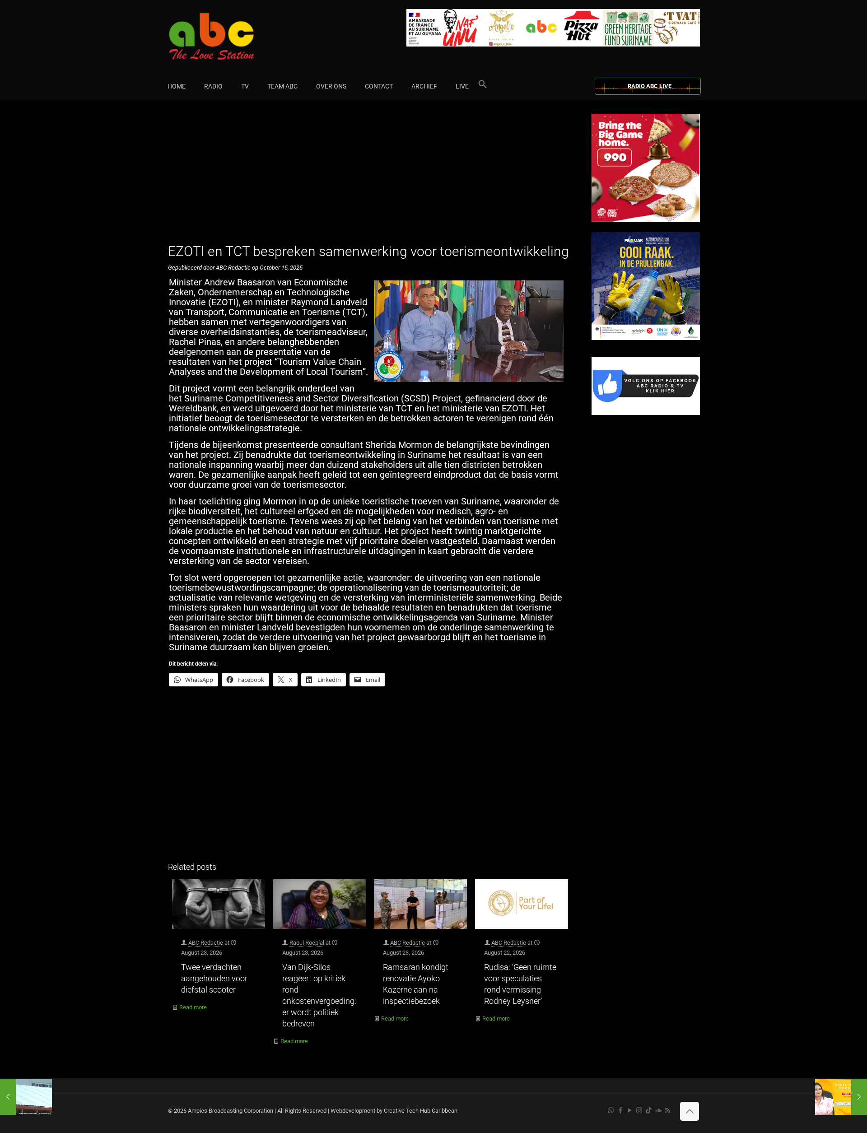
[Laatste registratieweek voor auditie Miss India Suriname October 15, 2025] (841, 1097)
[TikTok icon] (648, 1110)
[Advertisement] (370, 177)
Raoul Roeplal (306, 942)
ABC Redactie (205, 942)
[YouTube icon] (629, 1110)
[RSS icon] (667, 1110)
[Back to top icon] (689, 1111)
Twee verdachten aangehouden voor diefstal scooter (214, 978)
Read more (193, 1007)
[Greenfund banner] (646, 338)
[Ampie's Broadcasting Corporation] (229, 36)
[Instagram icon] (639, 1110)
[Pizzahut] (646, 220)
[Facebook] (646, 413)
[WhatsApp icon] (610, 1110)
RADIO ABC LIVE (649, 86)
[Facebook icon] (620, 1110)
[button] (482, 86)
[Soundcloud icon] (658, 1110)
